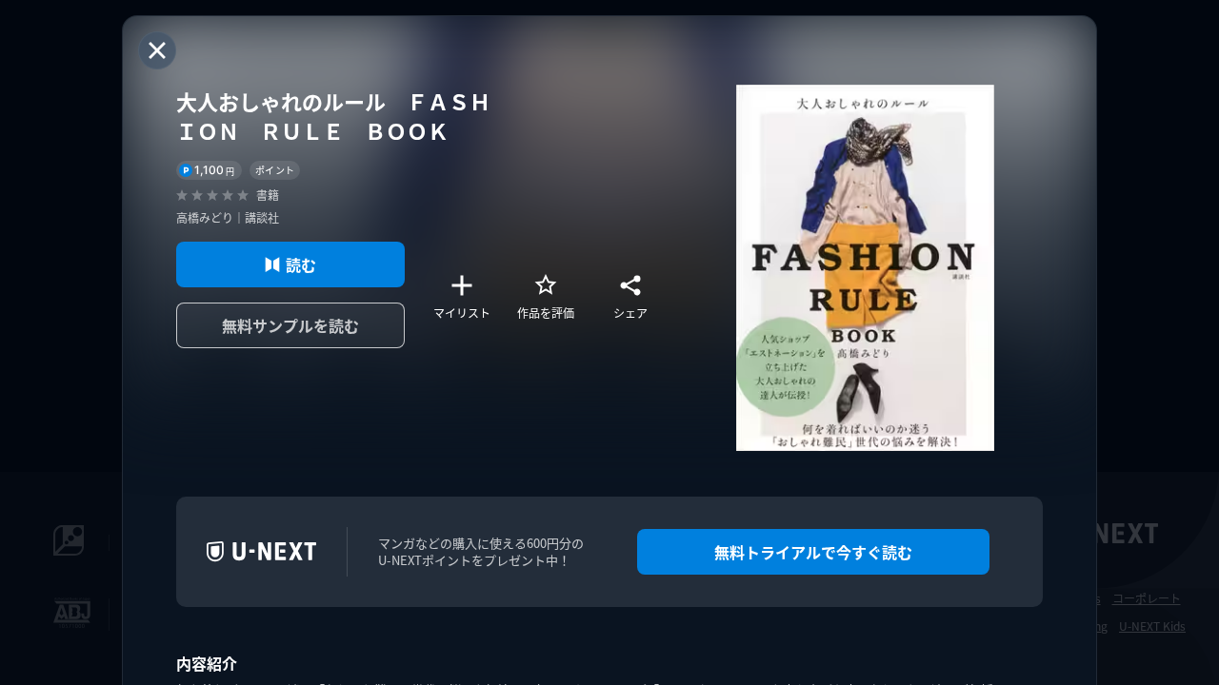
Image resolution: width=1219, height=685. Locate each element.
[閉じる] (157, 50)
